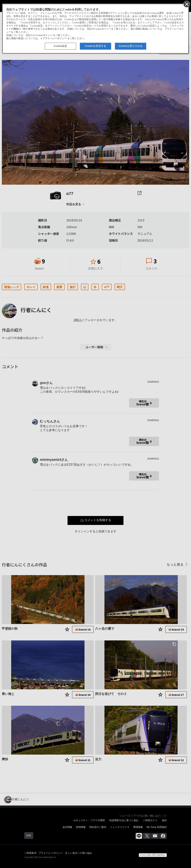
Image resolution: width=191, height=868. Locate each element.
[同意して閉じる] (186, 4)
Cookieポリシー (43, 35)
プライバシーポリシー (55, 38)
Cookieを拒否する (95, 45)
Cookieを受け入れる (131, 45)
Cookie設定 (60, 45)
